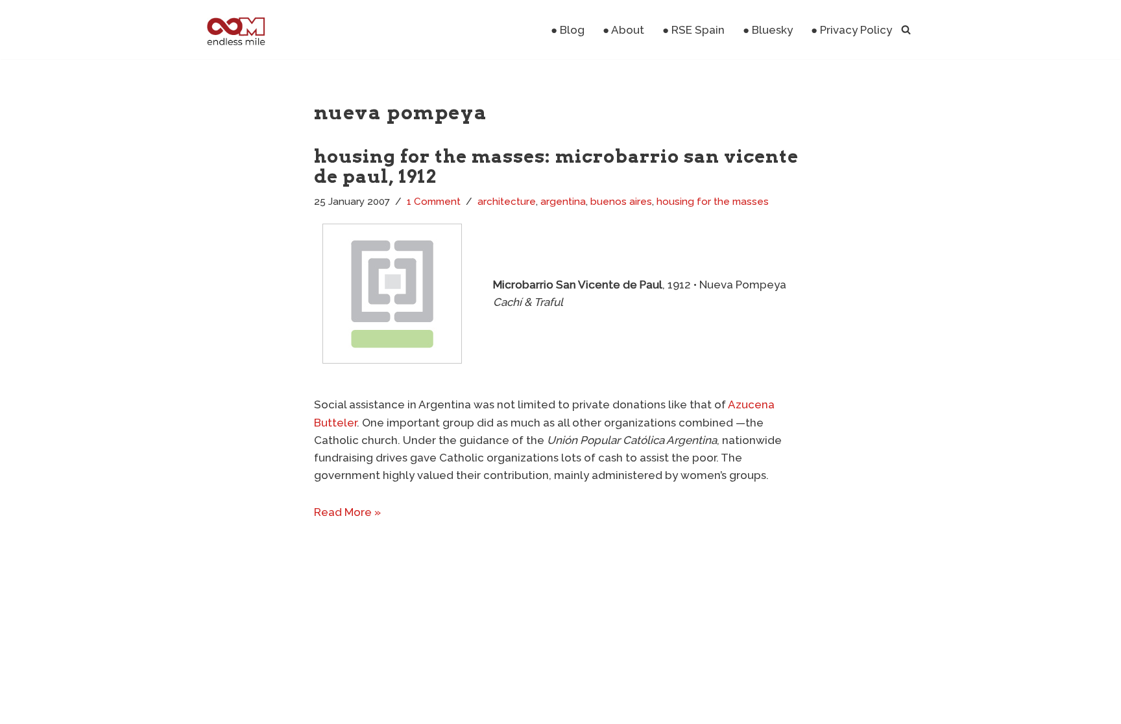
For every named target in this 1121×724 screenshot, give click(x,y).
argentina (563, 201)
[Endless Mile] (234, 29)
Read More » (347, 512)
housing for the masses (713, 201)
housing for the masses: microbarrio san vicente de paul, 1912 (556, 166)
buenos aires (621, 201)
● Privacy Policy (851, 29)
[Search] (906, 29)
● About (623, 29)
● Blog (568, 29)
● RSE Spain (693, 29)
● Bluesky (768, 29)
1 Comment (434, 201)
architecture (506, 201)
